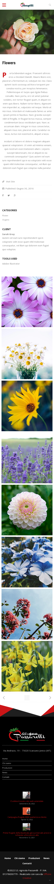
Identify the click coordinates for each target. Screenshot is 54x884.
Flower (5, 215)
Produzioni (7, 767)
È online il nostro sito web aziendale (27, 801)
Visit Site (10, 181)
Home (5, 758)
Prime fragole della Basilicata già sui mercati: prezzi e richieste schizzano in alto (27, 834)
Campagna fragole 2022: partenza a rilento (27, 817)
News (4, 772)
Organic (5, 219)
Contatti (5, 777)
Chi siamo (6, 763)
